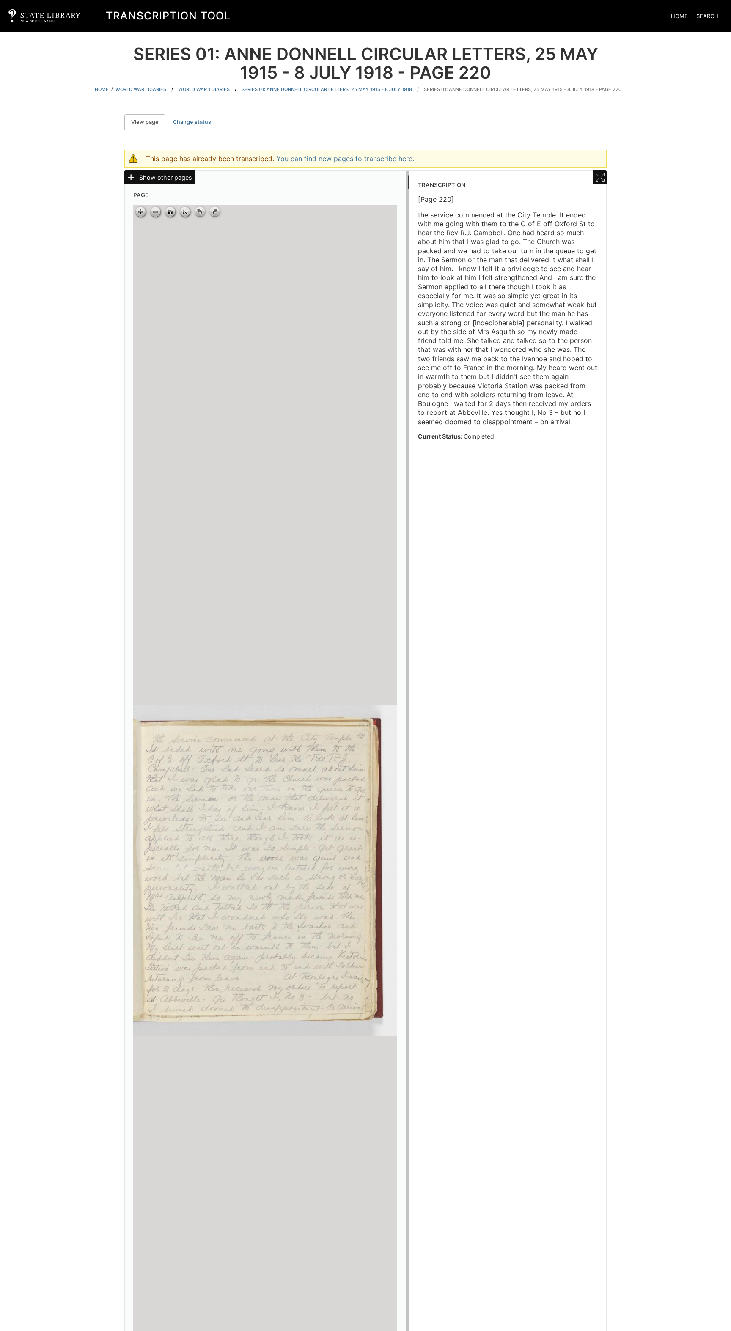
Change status (192, 122)
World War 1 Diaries (204, 89)
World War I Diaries (140, 89)
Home (679, 16)
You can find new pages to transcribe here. (345, 158)
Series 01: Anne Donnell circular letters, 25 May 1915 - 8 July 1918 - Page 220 (522, 89)
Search (707, 16)
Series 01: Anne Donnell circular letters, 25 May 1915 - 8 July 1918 (327, 89)
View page (148, 122)
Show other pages (165, 177)
